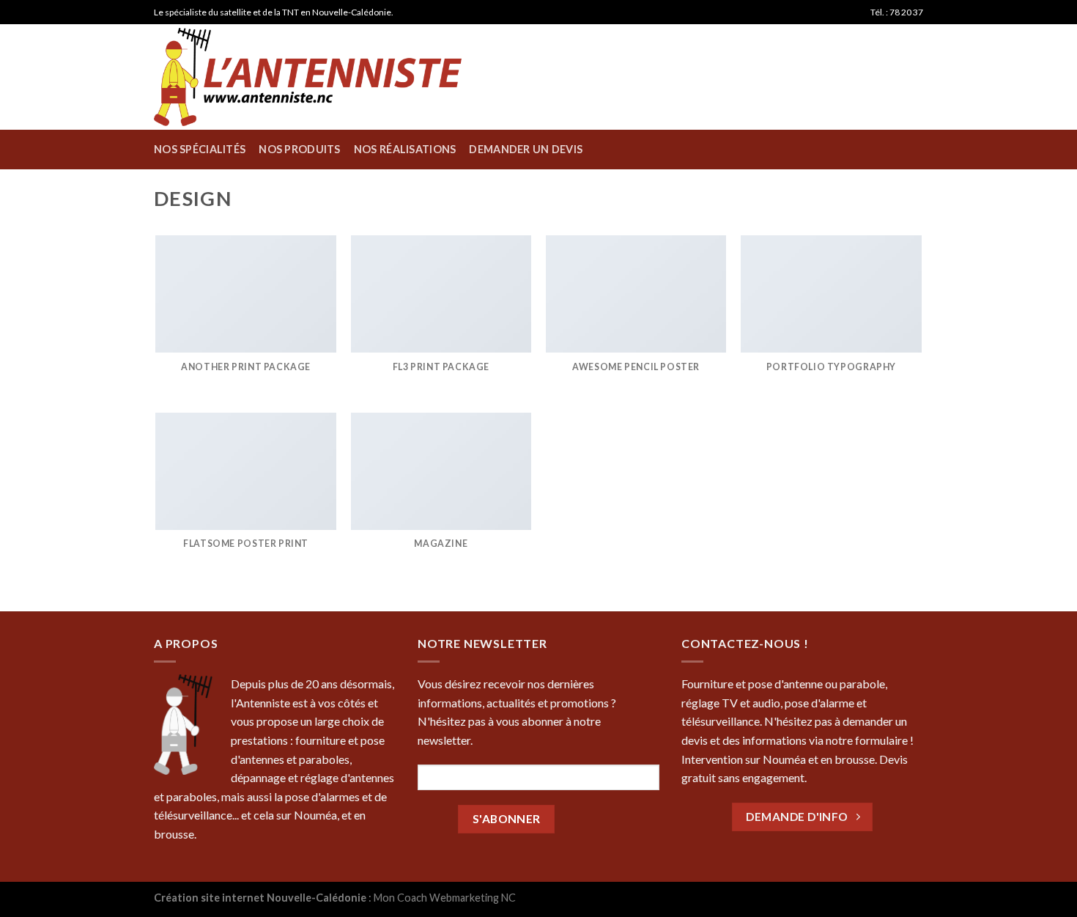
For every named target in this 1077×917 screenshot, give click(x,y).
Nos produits (299, 149)
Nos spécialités (199, 149)
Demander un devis (525, 149)
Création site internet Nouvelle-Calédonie (261, 897)
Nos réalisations (405, 149)
